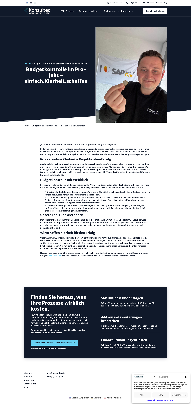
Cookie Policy (151, 400)
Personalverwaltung (89, 11)
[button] (186, 377)
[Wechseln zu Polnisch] (35, 3)
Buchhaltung (110, 11)
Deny (161, 395)
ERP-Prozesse (67, 11)
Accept (142, 395)
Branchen (125, 11)
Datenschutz (161, 400)
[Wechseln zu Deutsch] (31, 3)
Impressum (170, 400)
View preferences (179, 395)
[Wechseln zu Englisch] (27, 3)
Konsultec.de (55, 255)
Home (28, 63)
